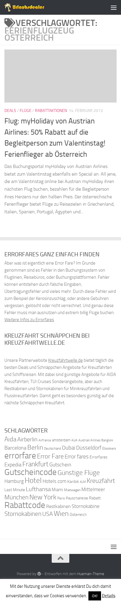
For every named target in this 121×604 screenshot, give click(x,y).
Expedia (12, 465)
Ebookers (109, 448)
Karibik (73, 481)
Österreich (78, 514)
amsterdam (61, 440)
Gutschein (60, 464)
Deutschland (52, 448)
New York (42, 497)
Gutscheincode (30, 472)
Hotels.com (54, 481)
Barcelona (15, 448)
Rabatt (95, 498)
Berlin (35, 447)
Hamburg (14, 481)
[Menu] (113, 7)
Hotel (33, 480)
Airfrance (44, 440)
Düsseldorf (88, 448)
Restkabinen (58, 506)
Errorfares (98, 457)
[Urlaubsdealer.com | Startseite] (31, 7)
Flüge (25, 110)
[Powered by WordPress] (39, 574)
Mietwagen (72, 490)
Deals (10, 110)
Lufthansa (38, 489)
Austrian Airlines (89, 440)
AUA (74, 440)
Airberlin (27, 439)
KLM (83, 482)
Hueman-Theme (90, 574)
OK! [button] (95, 596)
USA (47, 514)
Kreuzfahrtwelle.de (65, 360)
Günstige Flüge (79, 473)
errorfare (20, 455)
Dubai (68, 447)
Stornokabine (86, 506)
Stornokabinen (22, 513)
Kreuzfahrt (101, 481)
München (16, 497)
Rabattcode (24, 505)
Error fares (77, 456)
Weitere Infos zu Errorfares (29, 319)
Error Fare (50, 456)
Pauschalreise (77, 498)
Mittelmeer (93, 489)
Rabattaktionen (51, 110)
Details (108, 595)
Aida (10, 439)
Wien (61, 513)
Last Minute (14, 489)
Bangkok (107, 440)
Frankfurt (35, 464)
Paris (61, 498)
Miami (57, 489)
